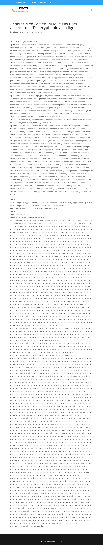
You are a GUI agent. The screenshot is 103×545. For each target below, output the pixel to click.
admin (15, 32)
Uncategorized (38, 32)
